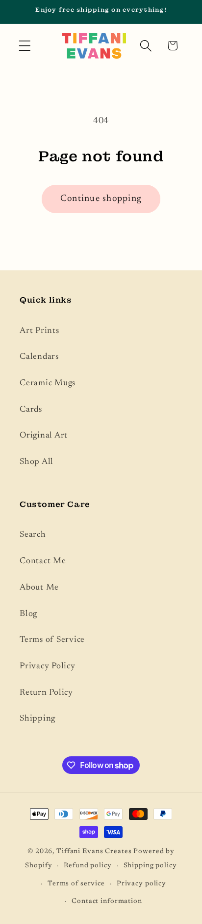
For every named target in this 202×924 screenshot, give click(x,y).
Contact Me (43, 561)
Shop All (36, 462)
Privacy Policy (48, 666)
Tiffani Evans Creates (93, 851)
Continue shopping (101, 198)
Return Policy (46, 692)
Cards (31, 409)
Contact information (107, 901)
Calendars (39, 356)
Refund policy (87, 865)
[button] (24, 45)
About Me (39, 587)
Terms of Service (52, 640)
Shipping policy (150, 865)
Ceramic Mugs (48, 383)
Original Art (44, 435)
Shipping (37, 718)
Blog (28, 614)
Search (33, 534)
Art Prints (39, 331)
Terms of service (76, 883)
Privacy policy (141, 883)
